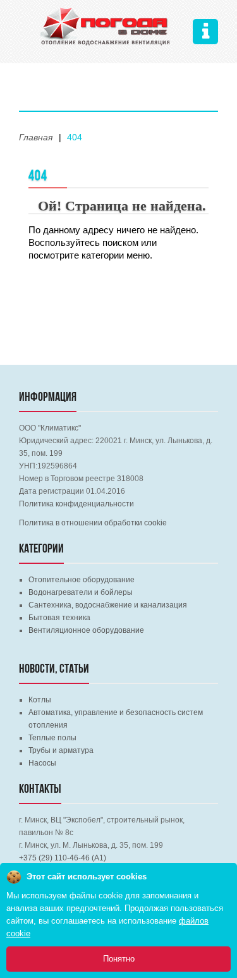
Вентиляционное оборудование (86, 630)
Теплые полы (52, 737)
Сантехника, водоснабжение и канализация (107, 605)
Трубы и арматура (61, 750)
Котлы (39, 699)
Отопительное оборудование (81, 579)
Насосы (42, 763)
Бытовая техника (59, 617)
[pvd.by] (105, 24)
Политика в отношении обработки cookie (93, 522)
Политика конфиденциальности (76, 503)
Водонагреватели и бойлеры (80, 592)
